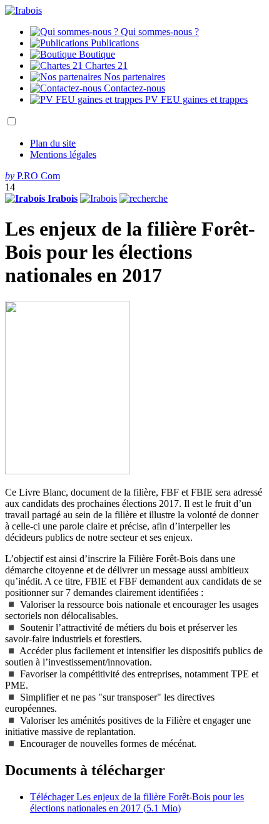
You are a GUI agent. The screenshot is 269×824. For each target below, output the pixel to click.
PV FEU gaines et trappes (195, 99)
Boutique (95, 54)
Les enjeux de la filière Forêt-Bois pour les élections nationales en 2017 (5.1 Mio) (137, 802)
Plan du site (53, 143)
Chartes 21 (105, 65)
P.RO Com (32, 175)
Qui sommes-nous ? (158, 31)
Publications (113, 43)
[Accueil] (23, 10)
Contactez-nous (133, 88)
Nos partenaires (133, 76)
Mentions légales (63, 154)
